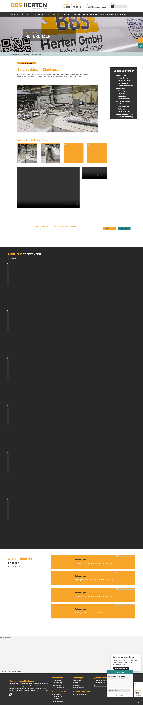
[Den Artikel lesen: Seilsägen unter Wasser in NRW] (7, 358)
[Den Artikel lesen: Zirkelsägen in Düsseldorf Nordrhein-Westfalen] (7, 452)
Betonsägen (15, 54)
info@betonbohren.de (97, 7)
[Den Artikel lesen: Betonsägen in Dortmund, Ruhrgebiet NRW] (7, 499)
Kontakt (124, 228)
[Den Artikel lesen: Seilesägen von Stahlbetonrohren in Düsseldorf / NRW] (7, 264)
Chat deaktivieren (119, 695)
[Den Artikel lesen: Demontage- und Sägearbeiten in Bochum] (7, 311)
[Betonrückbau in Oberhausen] (29, 9)
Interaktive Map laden (121, 668)
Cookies (137, 702)
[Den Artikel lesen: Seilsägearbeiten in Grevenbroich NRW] (7, 405)
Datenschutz (124, 693)
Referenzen (25, 54)
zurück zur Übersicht (26, 63)
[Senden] (131, 690)
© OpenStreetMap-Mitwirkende (15, 671)
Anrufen (109, 228)
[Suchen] (112, 6)
